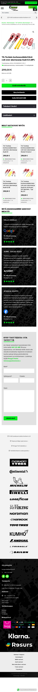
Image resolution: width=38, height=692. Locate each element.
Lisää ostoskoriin (19, 85)
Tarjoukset (19, 669)
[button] (33, 32)
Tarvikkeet (4, 614)
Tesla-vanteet (19, 667)
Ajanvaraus (33, 7)
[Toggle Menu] (2, 8)
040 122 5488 (8, 572)
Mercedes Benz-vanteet (19, 664)
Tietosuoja (16, 675)
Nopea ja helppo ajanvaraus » (20, 441)
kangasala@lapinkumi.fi (8, 569)
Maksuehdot (5, 602)
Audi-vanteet (19, 662)
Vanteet (4, 612)
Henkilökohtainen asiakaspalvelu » (20, 450)
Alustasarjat (10, 22)
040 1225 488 (15, 347)
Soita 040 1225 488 (19, 98)
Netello (23, 675)
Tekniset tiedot (18, 106)
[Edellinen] (1, 17)
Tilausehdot (5, 601)
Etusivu (4, 22)
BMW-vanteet (19, 659)
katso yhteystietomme (13, 3)
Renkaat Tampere (19, 654)
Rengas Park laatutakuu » (20, 446)
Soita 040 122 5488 (31, 2)
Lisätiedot (19, 115)
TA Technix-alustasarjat (22, 22)
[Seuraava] (37, 17)
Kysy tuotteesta (19, 92)
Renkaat (4, 610)
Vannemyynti (19, 657)
